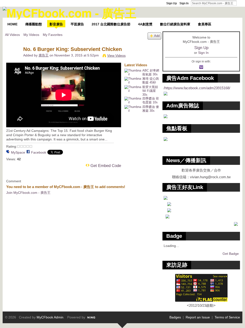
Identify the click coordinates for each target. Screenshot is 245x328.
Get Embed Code (105, 165)
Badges (175, 317)
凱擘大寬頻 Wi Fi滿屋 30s (150, 90)
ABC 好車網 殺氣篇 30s (150, 72)
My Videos (31, 35)
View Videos (116, 55)
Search (240, 3)
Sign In (184, 3)
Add (157, 36)
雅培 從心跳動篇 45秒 (150, 80)
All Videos (12, 35)
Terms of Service (227, 317)
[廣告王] (14, 59)
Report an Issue (198, 317)
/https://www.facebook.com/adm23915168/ (197, 88)
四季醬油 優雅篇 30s (150, 108)
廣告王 (44, 55)
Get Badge (231, 254)
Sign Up (171, 3)
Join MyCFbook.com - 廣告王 (28, 193)
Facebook (38, 152)
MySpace (18, 152)
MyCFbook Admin (50, 317)
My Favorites (52, 35)
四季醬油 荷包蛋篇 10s (150, 100)
